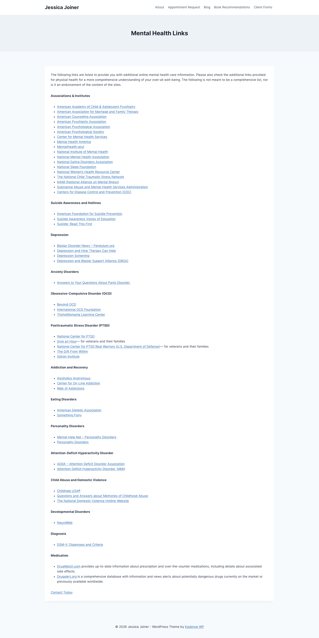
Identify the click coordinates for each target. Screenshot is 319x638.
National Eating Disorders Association (85, 162)
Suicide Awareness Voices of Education (86, 219)
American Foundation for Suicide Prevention (89, 214)
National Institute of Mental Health (82, 152)
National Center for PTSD (76, 336)
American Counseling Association (82, 117)
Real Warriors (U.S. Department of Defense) (127, 346)
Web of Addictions (70, 388)
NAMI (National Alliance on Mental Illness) (88, 182)
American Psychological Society (80, 132)
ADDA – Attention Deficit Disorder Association (91, 464)
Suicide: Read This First (74, 224)
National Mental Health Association (83, 157)
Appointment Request (184, 7)
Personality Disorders (73, 442)
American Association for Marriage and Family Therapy (97, 112)
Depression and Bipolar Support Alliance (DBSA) (92, 261)
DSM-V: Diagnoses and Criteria (80, 544)
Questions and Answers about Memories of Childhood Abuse (102, 496)
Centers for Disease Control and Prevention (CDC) (94, 192)
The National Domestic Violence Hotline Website (93, 501)
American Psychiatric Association (81, 122)
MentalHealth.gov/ (70, 147)
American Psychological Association (83, 127)
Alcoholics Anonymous (73, 378)
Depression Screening (73, 256)
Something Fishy (69, 415)
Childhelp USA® (68, 491)
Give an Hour (67, 341)
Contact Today (62, 592)
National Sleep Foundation (76, 167)
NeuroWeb (65, 522)
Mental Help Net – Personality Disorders (86, 437)
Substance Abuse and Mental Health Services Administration (102, 187)
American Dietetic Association (79, 410)
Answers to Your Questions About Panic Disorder (94, 282)
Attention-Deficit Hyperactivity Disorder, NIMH (91, 469)
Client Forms (263, 7)
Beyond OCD (66, 304)
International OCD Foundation (79, 309)
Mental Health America (74, 142)
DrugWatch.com (68, 566)
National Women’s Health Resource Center (88, 172)
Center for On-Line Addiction (78, 383)
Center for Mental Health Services (82, 137)
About (159, 7)
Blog (207, 7)
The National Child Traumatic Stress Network (90, 177)
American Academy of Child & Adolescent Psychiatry (96, 107)
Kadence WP (194, 627)
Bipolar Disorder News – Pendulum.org (85, 246)
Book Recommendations (232, 7)
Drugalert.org (67, 576)
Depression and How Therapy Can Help (86, 251)
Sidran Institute (68, 356)
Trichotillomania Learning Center (81, 314)
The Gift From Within (72, 351)
